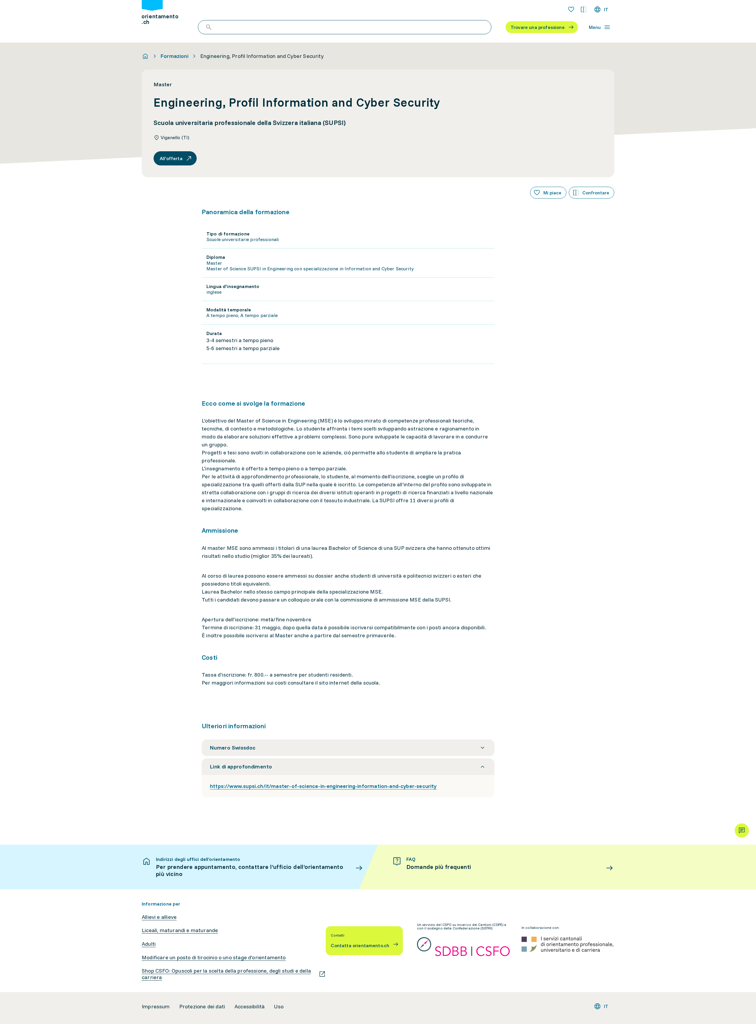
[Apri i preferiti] (571, 9)
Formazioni (174, 56)
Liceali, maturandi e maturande (180, 930)
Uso (279, 1006)
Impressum (156, 1006)
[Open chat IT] (742, 830)
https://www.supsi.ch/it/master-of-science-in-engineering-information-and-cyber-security (323, 786)
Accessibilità (249, 1006)
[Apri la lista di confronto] (583, 9)
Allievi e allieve (159, 917)
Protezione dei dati (202, 1006)
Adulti (149, 944)
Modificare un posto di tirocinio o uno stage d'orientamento (214, 957)
